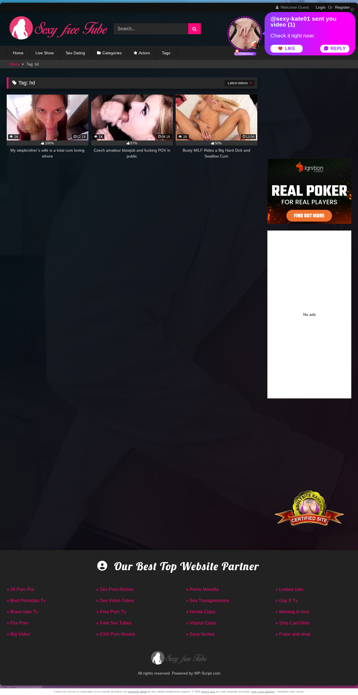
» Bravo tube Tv (22, 611)
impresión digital (137, 691)
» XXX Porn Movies (115, 634)
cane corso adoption (263, 691)
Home (18, 53)
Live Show (45, 53)
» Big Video (18, 634)
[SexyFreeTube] (57, 28)
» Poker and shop (292, 634)
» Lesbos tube (289, 589)
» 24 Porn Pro (20, 589)
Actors (144, 53)
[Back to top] (341, 678)
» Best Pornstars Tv (26, 600)
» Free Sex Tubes (113, 623)
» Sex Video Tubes (115, 600)
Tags (166, 53)
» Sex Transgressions (207, 600)
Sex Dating (75, 53)
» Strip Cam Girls (292, 623)
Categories (112, 53)
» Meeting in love (292, 611)
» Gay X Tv (286, 600)
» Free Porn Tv (111, 611)
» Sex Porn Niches (114, 589)
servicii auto (208, 691)
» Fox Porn (18, 623)
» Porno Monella (202, 589)
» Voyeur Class (201, 623)
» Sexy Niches (200, 634)
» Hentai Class (200, 611)
